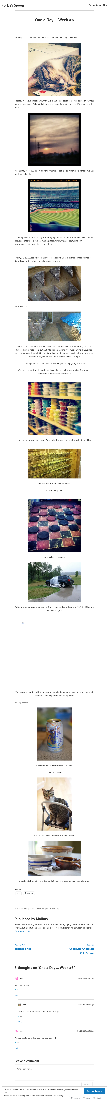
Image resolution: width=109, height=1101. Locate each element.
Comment (87, 1084)
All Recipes (43, 908)
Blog (105, 5)
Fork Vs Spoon (13, 5)
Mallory (20, 908)
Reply (16, 995)
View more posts (22, 931)
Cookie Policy (58, 1095)
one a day (55, 908)
